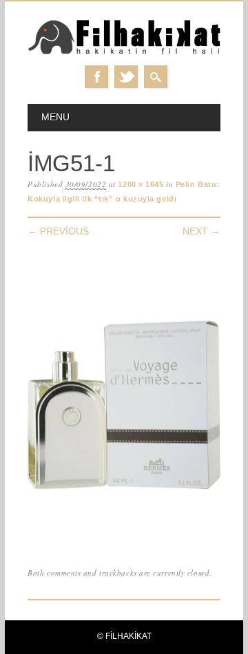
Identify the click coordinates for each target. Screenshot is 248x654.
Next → (201, 231)
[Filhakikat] (124, 52)
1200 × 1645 (140, 184)
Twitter (126, 76)
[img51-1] (124, 537)
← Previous (58, 231)
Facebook (96, 76)
